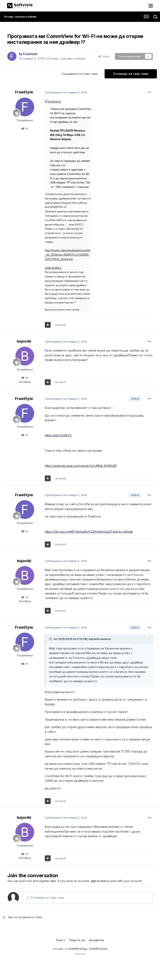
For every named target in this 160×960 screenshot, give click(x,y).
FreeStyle (30, 54)
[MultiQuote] (48, 325)
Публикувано (66, 92)
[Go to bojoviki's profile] (24, 356)
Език (59, 940)
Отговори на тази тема (130, 73)
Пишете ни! (77, 940)
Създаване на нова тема (80, 73)
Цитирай (60, 324)
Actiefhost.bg (77, 948)
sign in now (98, 881)
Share (105, 56)
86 (26, 128)
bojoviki (24, 341)
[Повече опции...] (149, 92)
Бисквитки (96, 940)
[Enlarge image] (53, 101)
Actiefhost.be (98, 948)
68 (26, 377)
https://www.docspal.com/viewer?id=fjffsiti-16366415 (81, 465)
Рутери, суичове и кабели (66, 58)
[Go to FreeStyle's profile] (11, 56)
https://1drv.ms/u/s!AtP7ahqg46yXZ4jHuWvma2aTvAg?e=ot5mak (89, 531)
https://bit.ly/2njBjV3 (58, 435)
